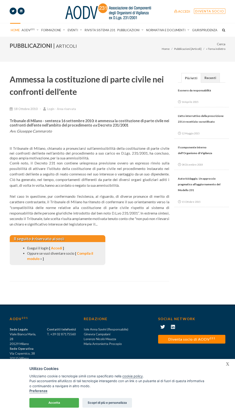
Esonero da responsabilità (194, 90)
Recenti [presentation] (210, 78)
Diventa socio (209, 11)
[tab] (191, 77)
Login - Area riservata (61, 109)
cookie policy (132, 376)
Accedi (183, 11)
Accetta (54, 402)
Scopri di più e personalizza (107, 402)
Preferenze (38, 391)
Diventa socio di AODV (191, 338)
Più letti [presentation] (191, 78)
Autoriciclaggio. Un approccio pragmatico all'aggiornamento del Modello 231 (199, 184)
